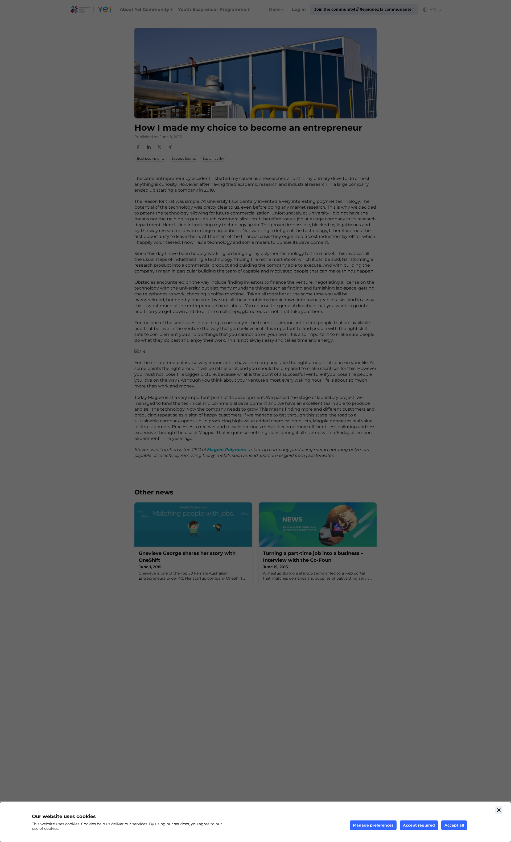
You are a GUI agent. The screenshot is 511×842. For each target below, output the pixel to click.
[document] (255, 822)
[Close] (498, 810)
